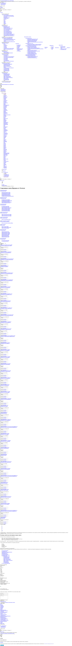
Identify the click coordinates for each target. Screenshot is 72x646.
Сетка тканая (6, 59)
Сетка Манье (5, 55)
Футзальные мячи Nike (5, 241)
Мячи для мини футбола (7, 76)
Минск (5, 119)
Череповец (5, 141)
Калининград (6, 113)
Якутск (5, 144)
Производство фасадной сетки (32, 41)
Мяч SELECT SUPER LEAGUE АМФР (6, 245)
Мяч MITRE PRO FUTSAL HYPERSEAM (6, 280)
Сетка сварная (6, 58)
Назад (5, 93)
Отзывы (18, 47)
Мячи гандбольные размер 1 (6, 209)
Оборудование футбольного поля (30, 55)
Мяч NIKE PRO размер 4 (3, 483)
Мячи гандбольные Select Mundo (6, 207)
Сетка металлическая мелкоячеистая (9, 56)
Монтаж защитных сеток (29, 43)
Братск (5, 103)
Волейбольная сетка (7, 27)
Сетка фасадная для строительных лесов (9, 39)
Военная (5, 44)
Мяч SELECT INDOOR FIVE (4, 385)
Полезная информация (3, 621)
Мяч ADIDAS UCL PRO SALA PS (5, 371)
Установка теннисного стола (32, 51)
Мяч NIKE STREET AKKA (4, 490)
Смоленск (5, 131)
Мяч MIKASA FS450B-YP (4, 266)
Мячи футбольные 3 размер (6, 232)
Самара (5, 160)
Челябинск (5, 167)
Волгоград (5, 97)
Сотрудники (2, 611)
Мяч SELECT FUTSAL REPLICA (5, 378)
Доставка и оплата (46, 47)
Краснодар (5, 149)
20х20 (4, 21)
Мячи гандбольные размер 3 (6, 210)
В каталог (1, 642)
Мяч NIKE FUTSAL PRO (4, 406)
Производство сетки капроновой (32, 40)
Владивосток (5, 96)
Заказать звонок (6, 176)
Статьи (52, 47)
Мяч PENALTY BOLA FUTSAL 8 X (5, 497)
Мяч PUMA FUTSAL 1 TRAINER (5, 441)
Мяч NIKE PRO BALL (3, 413)
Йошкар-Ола (5, 112)
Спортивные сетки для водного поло (9, 35)
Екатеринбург (6, 110)
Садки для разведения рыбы (6, 563)
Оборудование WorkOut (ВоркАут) (9, 67)
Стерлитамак (5, 134)
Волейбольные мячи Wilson (6, 201)
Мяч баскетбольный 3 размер (6, 192)
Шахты (5, 143)
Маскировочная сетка (5, 552)
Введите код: (2, 600)
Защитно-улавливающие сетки (8, 38)
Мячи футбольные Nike (5, 235)
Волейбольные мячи (7, 74)
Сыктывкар (5, 135)
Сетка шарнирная (6, 60)
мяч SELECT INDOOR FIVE (4, 448)
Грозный (5, 108)
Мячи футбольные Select (5, 231)
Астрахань (5, 95)
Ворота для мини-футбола (7, 66)
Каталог (1, 12)
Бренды (1, 609)
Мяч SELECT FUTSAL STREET (5, 357)
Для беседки (5, 45)
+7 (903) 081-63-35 (3, 3)
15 (2, 530)
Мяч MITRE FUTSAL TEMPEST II (5, 420)
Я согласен (2, 645)
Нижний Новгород (6, 153)
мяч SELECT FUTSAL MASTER (5, 469)
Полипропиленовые (7, 17)
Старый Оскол (6, 133)
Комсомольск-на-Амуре (7, 114)
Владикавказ (5, 105)
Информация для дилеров (4, 610)
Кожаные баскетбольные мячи (6, 195)
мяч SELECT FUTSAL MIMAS (4, 504)
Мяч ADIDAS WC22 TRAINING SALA (6, 294)
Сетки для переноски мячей (8, 33)
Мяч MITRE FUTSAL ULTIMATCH (5, 322)
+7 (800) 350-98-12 (3, 4)
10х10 (4, 20)
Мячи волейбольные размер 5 (6, 202)
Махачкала (5, 151)
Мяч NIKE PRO (2, 518)
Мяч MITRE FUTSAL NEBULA (4, 343)
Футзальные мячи (6, 79)
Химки (5, 140)
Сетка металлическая (5, 54)
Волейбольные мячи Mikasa (6, 199)
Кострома (5, 116)
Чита (4, 142)
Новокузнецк (5, 154)
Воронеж (5, 98)
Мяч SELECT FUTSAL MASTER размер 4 (6, 273)
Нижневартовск (6, 122)
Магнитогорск (6, 118)
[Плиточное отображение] (0, 244)
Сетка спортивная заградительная (8, 15)
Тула (4, 138)
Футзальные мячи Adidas (5, 240)
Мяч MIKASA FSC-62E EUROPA (5, 364)
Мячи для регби (6, 78)
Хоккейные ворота (6, 70)
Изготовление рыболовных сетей (32, 39)
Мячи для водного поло (7, 558)
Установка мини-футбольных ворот (33, 56)
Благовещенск (6, 102)
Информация (51, 45)
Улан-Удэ (5, 139)
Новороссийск (6, 124)
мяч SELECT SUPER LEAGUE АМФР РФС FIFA (7, 336)
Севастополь (5, 129)
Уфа (4, 165)
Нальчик (5, 121)
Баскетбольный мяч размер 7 (6, 194)
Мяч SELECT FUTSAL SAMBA (5, 392)
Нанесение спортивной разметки (30, 54)
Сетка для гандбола (6, 30)
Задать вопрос (2, 603)
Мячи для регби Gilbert (5, 226)
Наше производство (20, 48)
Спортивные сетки (63, 49)
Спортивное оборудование (6, 63)
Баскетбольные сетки (7, 26)
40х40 (4, 22)
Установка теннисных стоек (32, 52)
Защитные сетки (63, 46)
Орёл (4, 125)
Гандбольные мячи (6, 75)
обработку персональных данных (10, 602)
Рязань (5, 159)
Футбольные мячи (3, 230)
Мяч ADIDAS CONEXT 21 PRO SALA (6, 308)
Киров (5, 148)
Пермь (5, 158)
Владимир (5, 106)
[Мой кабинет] (0, 11)
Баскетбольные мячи (7, 73)
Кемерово (5, 147)
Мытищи (5, 120)
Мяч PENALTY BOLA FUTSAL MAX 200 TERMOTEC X (8, 476)
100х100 (5, 23)
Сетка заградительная (5, 14)
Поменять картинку (3, 601)
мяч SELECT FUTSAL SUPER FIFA (5, 399)
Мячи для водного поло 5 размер (6, 215)
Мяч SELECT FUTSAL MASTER (5, 287)
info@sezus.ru (2, 180)
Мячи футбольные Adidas (5, 234)
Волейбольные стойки (7, 64)
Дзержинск (5, 109)
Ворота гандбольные (7, 65)
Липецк (5, 150)
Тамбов (5, 137)
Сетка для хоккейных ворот (8, 32)
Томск (4, 163)
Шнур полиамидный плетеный (8, 52)
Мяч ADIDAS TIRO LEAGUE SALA (5, 462)
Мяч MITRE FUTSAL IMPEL (4, 434)
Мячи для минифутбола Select (6, 219)
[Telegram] (2, 183)
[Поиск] (1, 10)
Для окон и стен (6, 18)
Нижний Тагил (6, 123)
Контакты (68, 47)
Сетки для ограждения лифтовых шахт (9, 41)
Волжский (5, 107)
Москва (5, 152)
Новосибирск (6, 155)
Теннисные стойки (6, 69)
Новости (52, 46)
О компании (17, 43)
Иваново (5, 111)
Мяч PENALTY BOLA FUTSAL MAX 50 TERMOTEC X (8, 511)
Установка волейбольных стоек (32, 53)
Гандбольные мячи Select (5, 206)
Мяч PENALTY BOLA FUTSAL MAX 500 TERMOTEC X (8, 427)
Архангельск (5, 100)
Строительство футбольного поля (32, 57)
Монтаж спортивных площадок (32, 50)
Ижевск (5, 145)
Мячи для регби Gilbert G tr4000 (6, 227)
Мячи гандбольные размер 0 (6, 208)
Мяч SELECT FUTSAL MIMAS (4, 350)
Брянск (5, 104)
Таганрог (5, 136)
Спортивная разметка (64, 48)
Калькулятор (57, 47)
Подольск (5, 127)
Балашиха (5, 101)
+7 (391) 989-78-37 (3, 89)
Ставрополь (5, 132)
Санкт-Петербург (6, 161)
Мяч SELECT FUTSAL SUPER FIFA (5, 252)
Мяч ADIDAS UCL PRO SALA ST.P (5, 329)
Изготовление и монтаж (27, 36)
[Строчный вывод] (1, 244)
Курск (4, 117)
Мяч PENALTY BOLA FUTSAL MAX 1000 (6, 315)
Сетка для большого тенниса (8, 29)
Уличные (5, 19)
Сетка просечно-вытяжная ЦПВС (8, 57)
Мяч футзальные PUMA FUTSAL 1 (5, 301)
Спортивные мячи (4, 555)
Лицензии (18, 46)
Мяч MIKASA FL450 (3, 455)
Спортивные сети (4, 551)
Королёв (5, 115)
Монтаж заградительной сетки (32, 46)
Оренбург (5, 156)
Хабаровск (5, 166)
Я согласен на (8, 602)
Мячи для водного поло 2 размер (6, 214)
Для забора (5, 46)
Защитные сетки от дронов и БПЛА (9, 48)
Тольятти (5, 162)
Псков (4, 128)
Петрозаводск (6, 126)
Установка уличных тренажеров (32, 47)
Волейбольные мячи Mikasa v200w (7, 200)
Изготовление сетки (29, 38)
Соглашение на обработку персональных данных (7, 633)
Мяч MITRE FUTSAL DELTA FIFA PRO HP (6, 259)
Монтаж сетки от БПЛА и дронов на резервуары (34, 44)
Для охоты (5, 47)
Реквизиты (18, 45)
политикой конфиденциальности (49, 643)
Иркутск (5, 146)
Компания (1, 605)
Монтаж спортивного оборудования (31, 45)
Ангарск (5, 99)
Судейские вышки (6, 68)
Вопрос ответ (52, 48)
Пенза (4, 157)
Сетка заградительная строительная (9, 16)
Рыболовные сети (4, 51)
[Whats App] (2, 182)
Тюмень (5, 164)
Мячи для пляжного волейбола (8, 77)
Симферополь (6, 130)
